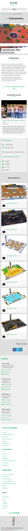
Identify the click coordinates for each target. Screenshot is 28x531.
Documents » (5, 463)
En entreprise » (6, 476)
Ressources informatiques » (9, 460)
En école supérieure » (7, 481)
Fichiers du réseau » (7, 439)
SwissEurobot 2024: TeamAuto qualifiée (14, 120)
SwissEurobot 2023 (11, 256)
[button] (14, 87)
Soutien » (4, 456)
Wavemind (15, 529)
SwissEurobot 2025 (11, 229)
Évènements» (5, 506)
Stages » (4, 485)
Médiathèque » (6, 458)
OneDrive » (5, 437)
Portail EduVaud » (6, 443)
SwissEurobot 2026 (11, 203)
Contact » (4, 501)
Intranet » (4, 432)
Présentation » (5, 497)
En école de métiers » (7, 479)
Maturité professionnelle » (8, 483)
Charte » (4, 499)
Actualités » (5, 503)
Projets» (4, 508)
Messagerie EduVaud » (7, 434)
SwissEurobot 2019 (11, 334)
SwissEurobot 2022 (11, 282)
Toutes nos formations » (8, 474)
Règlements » (5, 465)
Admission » (5, 488)
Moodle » (4, 441)
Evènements (9, 14)
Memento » (5, 454)
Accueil (3, 14)
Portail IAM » (5, 446)
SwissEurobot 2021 (11, 308)
